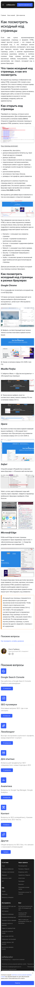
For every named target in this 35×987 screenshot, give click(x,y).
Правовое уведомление (9, 969)
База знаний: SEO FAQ (7, 936)
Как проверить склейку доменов (12, 641)
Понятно (17, 983)
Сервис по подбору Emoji (8, 928)
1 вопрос (5, 852)
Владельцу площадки (7, 897)
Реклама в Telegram (23, 869)
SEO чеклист (5, 911)
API (3, 881)
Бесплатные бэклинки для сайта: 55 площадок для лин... (25, 908)
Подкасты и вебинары (8, 914)
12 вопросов (7, 688)
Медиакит (4, 875)
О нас (3, 866)
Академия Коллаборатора (9, 917)
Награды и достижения (8, 872)
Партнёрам (21, 881)
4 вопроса (6, 824)
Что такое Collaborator (8, 869)
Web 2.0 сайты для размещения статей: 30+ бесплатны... (25, 921)
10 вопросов (7, 743)
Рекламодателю (22, 866)
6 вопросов (6, 715)
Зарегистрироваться (24, 4)
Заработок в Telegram (24, 875)
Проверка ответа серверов (9, 920)
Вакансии (21, 884)
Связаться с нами (6, 878)
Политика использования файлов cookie (14, 964)
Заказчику (4, 894)
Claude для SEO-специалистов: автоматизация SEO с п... (25, 914)
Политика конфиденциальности (11, 966)
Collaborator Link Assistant (9, 939)
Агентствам (21, 878)
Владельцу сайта (23, 872)
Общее (3, 891)
